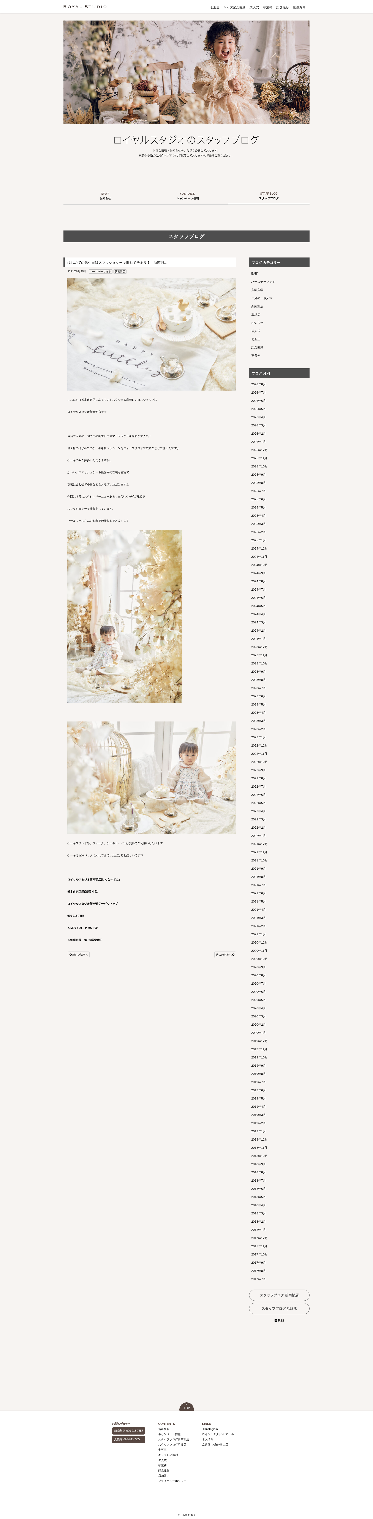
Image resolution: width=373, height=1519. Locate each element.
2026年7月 (258, 392)
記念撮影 (282, 7)
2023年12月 (259, 647)
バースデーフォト (100, 271)
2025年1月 (258, 540)
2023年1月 (258, 737)
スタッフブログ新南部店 (173, 1439)
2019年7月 (258, 1082)
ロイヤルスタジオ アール (218, 1434)
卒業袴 (267, 7)
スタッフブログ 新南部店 (279, 1295)
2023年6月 (258, 696)
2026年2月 (258, 433)
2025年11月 (259, 458)
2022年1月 (258, 835)
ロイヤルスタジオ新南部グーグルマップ (92, 903)
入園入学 (257, 290)
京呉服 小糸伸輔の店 (215, 1444)
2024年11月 (259, 556)
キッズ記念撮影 (234, 7)
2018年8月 (258, 1172)
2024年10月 (259, 565)
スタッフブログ (269, 198)
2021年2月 (258, 926)
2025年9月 (258, 474)
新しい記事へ (80, 954)
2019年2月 (258, 1123)
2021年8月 (258, 877)
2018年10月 (259, 1156)
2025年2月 (258, 532)
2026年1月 (258, 441)
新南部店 (120, 271)
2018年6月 (258, 1188)
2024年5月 (258, 606)
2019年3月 (258, 1115)
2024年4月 (258, 614)
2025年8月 (258, 483)
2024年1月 (258, 638)
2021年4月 (258, 909)
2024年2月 (258, 630)
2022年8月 (258, 778)
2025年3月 (258, 524)
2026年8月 (258, 384)
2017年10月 (259, 1254)
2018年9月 (258, 1164)
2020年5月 (258, 1000)
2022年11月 (259, 753)
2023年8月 (258, 680)
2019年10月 (259, 1057)
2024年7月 (258, 589)
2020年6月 (258, 991)
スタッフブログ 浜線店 (279, 1308)
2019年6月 (258, 1090)
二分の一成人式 (261, 298)
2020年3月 (258, 1016)
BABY (255, 273)
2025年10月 (259, 466)
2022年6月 (258, 794)
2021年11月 (259, 852)
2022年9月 (258, 770)
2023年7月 (258, 688)
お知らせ (105, 198)
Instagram (211, 1429)
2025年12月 (259, 450)
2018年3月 (258, 1213)
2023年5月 (258, 704)
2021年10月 (259, 860)
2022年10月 (259, 762)
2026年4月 (258, 417)
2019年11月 (259, 1049)
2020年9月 (258, 967)
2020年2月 (258, 1024)
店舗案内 (299, 7)
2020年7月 (258, 983)
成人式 (254, 7)
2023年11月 (259, 655)
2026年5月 (258, 409)
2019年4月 (258, 1106)
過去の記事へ (224, 954)
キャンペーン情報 (188, 198)
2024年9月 (258, 573)
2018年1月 (258, 1229)
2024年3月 (258, 622)
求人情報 (207, 1439)
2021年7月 (258, 885)
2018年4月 (258, 1205)
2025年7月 (258, 491)
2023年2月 (258, 729)
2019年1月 (258, 1131)
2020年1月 (258, 1032)
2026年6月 (258, 400)
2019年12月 (259, 1041)
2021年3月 (258, 918)
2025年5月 (258, 507)
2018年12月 (259, 1139)
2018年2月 (258, 1221)
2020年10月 (259, 959)
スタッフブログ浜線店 (172, 1444)
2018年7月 (258, 1180)
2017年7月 (258, 1279)
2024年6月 (258, 597)
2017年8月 (258, 1271)
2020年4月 (258, 1008)
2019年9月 (258, 1065)
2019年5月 (258, 1098)
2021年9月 (258, 868)
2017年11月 (259, 1246)
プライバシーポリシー (172, 1480)
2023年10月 (259, 663)
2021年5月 (258, 901)
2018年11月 (259, 1147)
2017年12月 (259, 1238)
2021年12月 (259, 844)
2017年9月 (258, 1262)
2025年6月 (258, 499)
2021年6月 (258, 893)
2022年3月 (258, 819)
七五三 (215, 7)
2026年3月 (258, 425)
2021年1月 (258, 934)
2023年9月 (258, 671)
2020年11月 (259, 950)
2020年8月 (258, 975)
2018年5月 (258, 1197)
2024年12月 (259, 548)
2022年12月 (259, 745)
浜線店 (255, 314)
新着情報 (163, 1429)
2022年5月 (258, 803)
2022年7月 (258, 786)
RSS (280, 1320)
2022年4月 (258, 811)
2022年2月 (258, 827)
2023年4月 (258, 712)
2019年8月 (258, 1074)
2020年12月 (259, 942)
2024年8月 (258, 581)
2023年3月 (258, 721)
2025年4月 (258, 515)
